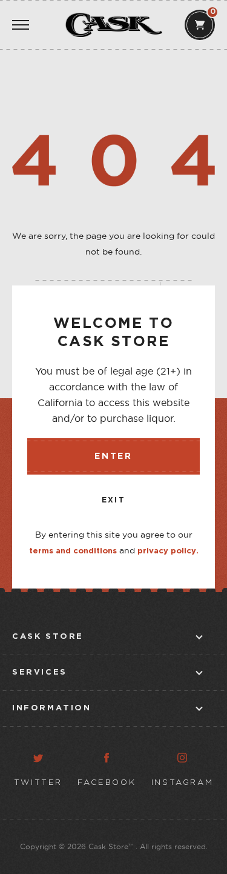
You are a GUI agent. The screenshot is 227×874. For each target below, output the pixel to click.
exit (114, 500)
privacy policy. (168, 551)
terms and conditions (73, 551)
